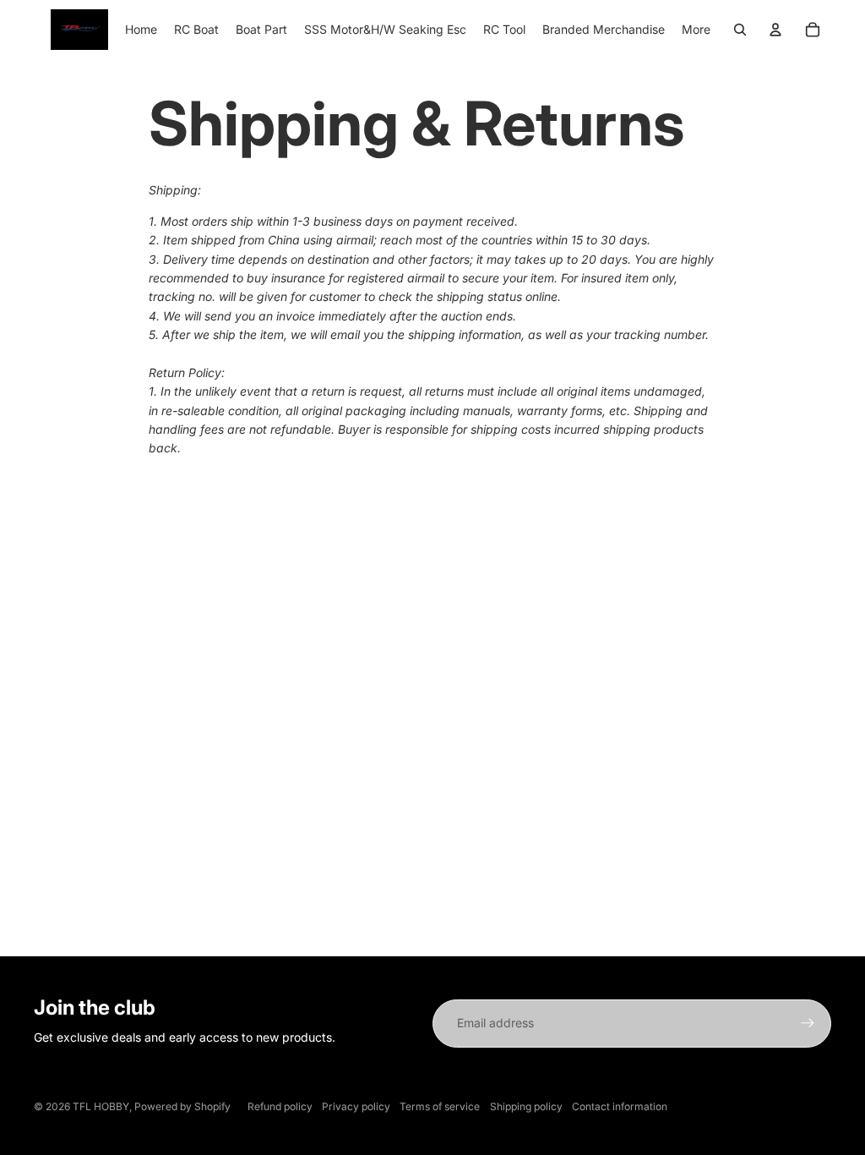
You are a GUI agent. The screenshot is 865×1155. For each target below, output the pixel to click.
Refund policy (280, 1106)
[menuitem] (141, 29)
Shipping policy (526, 1106)
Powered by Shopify (182, 1106)
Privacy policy (356, 1106)
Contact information (619, 1106)
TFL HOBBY (101, 1106)
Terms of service (440, 1106)
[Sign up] (808, 1023)
